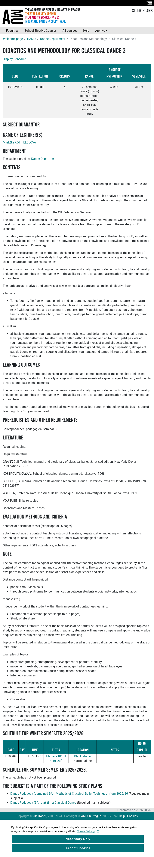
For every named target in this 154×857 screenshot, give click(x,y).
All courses (70, 30)
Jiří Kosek (39, 816)
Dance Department (52, 39)
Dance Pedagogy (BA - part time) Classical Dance (43, 802)
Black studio (82, 756)
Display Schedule (14, 59)
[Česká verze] (148, 3)
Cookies (132, 816)
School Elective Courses (40, 30)
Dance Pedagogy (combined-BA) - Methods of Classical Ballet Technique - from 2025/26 (69, 793)
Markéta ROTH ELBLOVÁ (19, 142)
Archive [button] (100, 30)
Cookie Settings (86, 831)
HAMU (31, 39)
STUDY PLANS (142, 10)
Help (86, 30)
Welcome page (13, 39)
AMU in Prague (91, 816)
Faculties (12, 30)
